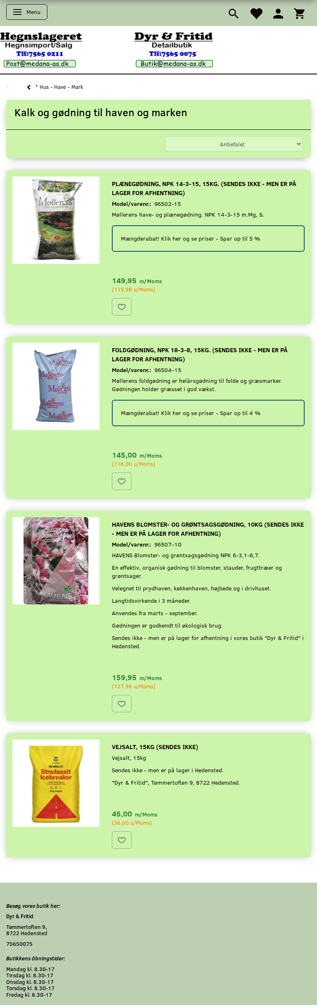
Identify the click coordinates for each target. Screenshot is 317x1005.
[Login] (278, 13)
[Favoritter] (256, 13)
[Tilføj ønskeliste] (122, 306)
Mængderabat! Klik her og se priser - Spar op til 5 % (190, 238)
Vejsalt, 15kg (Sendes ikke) (155, 746)
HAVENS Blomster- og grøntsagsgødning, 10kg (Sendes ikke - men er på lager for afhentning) (208, 528)
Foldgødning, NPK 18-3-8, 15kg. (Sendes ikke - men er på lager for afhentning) (200, 354)
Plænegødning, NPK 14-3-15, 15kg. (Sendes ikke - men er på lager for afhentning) (204, 188)
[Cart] (299, 13)
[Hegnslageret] (106, 49)
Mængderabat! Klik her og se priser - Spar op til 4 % (190, 413)
